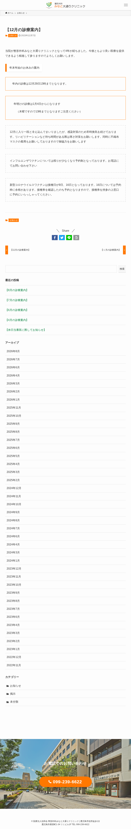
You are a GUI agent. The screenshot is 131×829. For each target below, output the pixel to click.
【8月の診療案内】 (17, 290)
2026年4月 (13, 375)
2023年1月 (13, 649)
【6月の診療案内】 (17, 310)
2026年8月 (13, 351)
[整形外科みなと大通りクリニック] (65, 5)
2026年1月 (13, 399)
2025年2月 (13, 480)
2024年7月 (13, 528)
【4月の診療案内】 (17, 320)
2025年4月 (13, 464)
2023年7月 (13, 608)
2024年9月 (13, 512)
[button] (55, 237)
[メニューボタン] (126, 5)
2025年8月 (13, 431)
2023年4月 (13, 625)
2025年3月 (13, 472)
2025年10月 (14, 415)
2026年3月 (13, 383)
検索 (122, 268)
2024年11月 (14, 496)
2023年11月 (14, 576)
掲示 (13, 693)
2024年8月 (13, 520)
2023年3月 (13, 633)
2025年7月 (13, 439)
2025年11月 (14, 407)
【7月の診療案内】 (17, 300)
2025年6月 (13, 447)
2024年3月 (13, 552)
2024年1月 (13, 560)
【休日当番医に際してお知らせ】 (25, 329)
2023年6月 (13, 616)
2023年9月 (13, 592)
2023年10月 (14, 584)
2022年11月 (14, 665)
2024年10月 (14, 504)
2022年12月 (14, 657)
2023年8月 (13, 600)
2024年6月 (13, 536)
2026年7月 (13, 359)
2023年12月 (14, 568)
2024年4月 (13, 544)
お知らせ (13, 35)
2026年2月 (13, 391)
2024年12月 (14, 488)
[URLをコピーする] (76, 237)
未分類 (14, 701)
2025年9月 (13, 423)
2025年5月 (13, 456)
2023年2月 (13, 641)
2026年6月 (13, 367)
